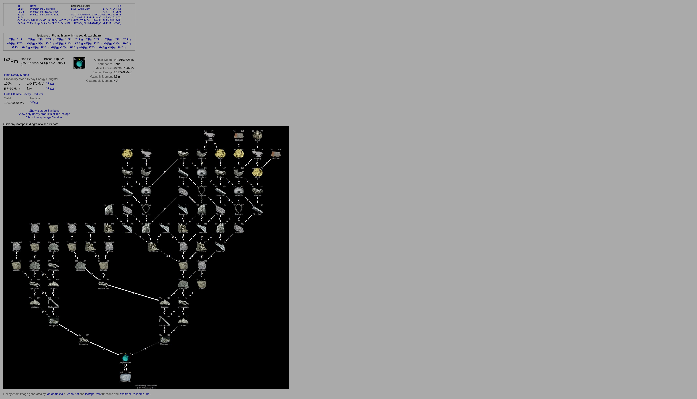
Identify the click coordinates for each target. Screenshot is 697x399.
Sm (42, 20)
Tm (66, 20)
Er (62, 20)
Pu (41, 23)
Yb (69, 20)
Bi (110, 20)
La (25, 20)
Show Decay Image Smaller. (44, 117)
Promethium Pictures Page (44, 11)
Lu (72, 20)
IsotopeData (93, 394)
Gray (87, 8)
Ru (88, 17)
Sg (81, 23)
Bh (84, 23)
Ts (116, 23)
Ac (25, 23)
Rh (91, 17)
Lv (114, 23)
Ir (91, 20)
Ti (75, 14)
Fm (62, 23)
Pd (94, 17)
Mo (81, 17)
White (81, 8)
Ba (22, 20)
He (119, 6)
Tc (85, 17)
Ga (103, 14)
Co (91, 14)
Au (97, 20)
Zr (75, 17)
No (69, 23)
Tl (104, 20)
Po (113, 20)
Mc (110, 23)
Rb (18, 17)
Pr (31, 20)
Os (88, 20)
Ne (119, 8)
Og (119, 23)
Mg (22, 11)
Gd (49, 20)
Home (33, 6)
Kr (120, 14)
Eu (45, 20)
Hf (75, 20)
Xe (119, 17)
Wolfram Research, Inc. (135, 394)
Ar (120, 11)
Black (74, 8)
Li (19, 8)
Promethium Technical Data (44, 14)
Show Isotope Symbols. (44, 110)
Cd (100, 17)
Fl (107, 23)
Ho (59, 20)
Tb (53, 20)
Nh (104, 23)
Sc (72, 14)
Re (84, 20)
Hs (88, 23)
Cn (100, 23)
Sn (107, 17)
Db (78, 23)
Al (104, 11)
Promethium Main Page (42, 8)
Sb (110, 17)
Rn (119, 20)
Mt (91, 23)
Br (117, 14)
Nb (78, 17)
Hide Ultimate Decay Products (23, 94)
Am (46, 23)
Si (107, 11)
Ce (28, 20)
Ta (78, 20)
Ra (22, 23)
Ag (97, 17)
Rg (97, 23)
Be (22, 8)
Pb (107, 20)
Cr (81, 14)
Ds (94, 23)
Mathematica (54, 394)
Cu (97, 14)
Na (18, 11)
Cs (18, 20)
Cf (56, 23)
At (117, 20)
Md (66, 23)
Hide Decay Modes (16, 74)
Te (114, 17)
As (110, 14)
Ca (22, 14)
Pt (94, 20)
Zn (100, 14)
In (104, 17)
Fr (19, 23)
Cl (117, 11)
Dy (56, 20)
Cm (49, 23)
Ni (94, 14)
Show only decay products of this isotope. (44, 114)
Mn (85, 14)
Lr (73, 23)
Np (38, 23)
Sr (22, 17)
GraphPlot (72, 394)
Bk (53, 23)
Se (113, 14)
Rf (75, 23)
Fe (88, 14)
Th (28, 23)
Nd (34, 20)
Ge (107, 14)
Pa (31, 23)
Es (59, 23)
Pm (38, 20)
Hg (100, 20)
